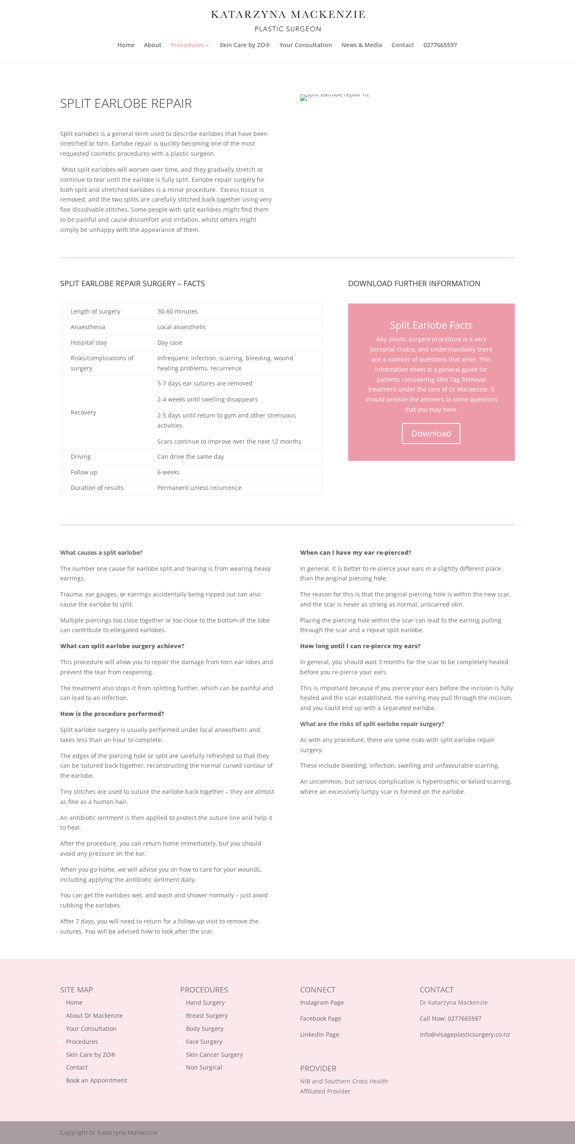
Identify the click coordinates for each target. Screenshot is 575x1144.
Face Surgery (204, 1042)
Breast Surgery (207, 1015)
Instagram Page (322, 1002)
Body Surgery (205, 1028)
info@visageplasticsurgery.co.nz (465, 1034)
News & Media (361, 45)
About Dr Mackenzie (94, 1015)
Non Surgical (204, 1067)
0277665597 (440, 45)
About (153, 45)
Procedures (187, 45)
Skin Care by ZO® (245, 45)
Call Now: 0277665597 (451, 1018)
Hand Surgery (205, 1002)
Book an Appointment (96, 1080)
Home (126, 45)
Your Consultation (306, 45)
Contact (402, 45)
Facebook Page (320, 1018)
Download (431, 433)
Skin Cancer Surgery (214, 1055)
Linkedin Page (319, 1034)
